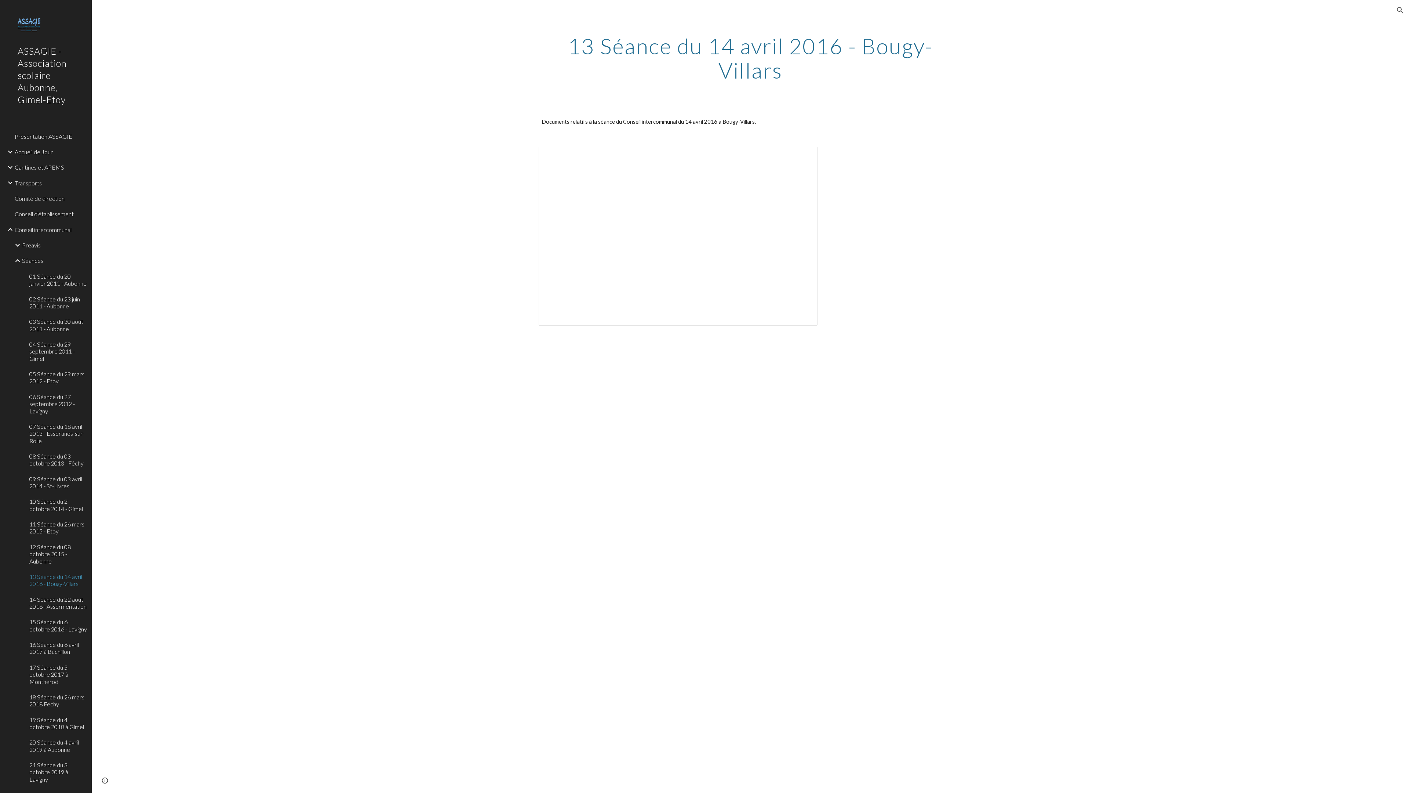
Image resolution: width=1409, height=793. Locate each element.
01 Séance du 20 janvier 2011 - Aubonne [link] (58, 280)
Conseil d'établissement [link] (44, 213)
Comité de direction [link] (40, 198)
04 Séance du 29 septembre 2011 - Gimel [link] (52, 351)
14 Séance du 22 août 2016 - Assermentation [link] (58, 603)
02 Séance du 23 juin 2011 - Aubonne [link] (54, 302)
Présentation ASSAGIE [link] (43, 136)
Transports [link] (28, 183)
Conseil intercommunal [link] (43, 229)
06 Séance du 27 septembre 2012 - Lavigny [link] (52, 403)
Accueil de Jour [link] (34, 151)
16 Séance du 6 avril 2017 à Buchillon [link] (54, 648)
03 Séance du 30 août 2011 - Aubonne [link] (56, 325)
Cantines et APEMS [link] (39, 167)
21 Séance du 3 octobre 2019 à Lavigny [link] (48, 772)
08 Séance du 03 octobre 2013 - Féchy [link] (56, 460)
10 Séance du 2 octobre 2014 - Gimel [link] (56, 505)
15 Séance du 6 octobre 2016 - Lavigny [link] (58, 625)
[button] (1400, 10)
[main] (750, 58)
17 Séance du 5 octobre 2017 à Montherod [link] (48, 674)
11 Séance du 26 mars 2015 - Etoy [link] (56, 528)
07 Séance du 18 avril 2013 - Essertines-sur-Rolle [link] (56, 433)
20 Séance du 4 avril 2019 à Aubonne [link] (54, 746)
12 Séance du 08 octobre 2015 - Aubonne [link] (50, 554)
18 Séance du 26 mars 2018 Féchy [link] (56, 700)
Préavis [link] (31, 245)
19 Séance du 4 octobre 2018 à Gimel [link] (56, 723)
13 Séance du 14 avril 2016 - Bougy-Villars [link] (55, 580)
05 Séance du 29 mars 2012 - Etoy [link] (56, 377)
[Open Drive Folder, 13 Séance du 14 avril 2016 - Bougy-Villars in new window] (803, 156)
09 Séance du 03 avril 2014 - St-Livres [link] (55, 482)
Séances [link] (32, 260)
